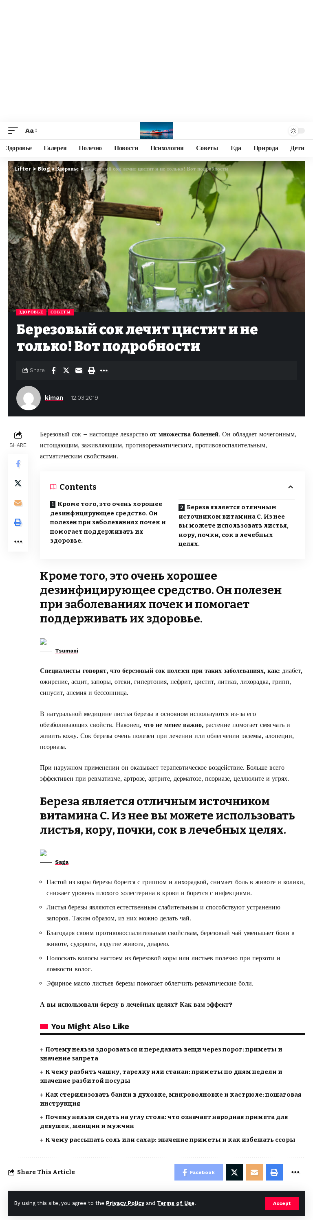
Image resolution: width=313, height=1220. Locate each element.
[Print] (91, 370)
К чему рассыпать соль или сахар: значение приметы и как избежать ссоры (170, 1139)
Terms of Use (175, 1203)
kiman (54, 397)
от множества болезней (184, 434)
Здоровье (31, 312)
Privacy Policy (125, 1203)
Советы (61, 312)
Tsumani (66, 651)
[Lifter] (156, 130)
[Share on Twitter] (66, 370)
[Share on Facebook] (53, 370)
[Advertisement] (156, 61)
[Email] (78, 370)
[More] (104, 370)
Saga (61, 862)
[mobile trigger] (15, 130)
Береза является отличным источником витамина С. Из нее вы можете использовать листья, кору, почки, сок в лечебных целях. (234, 526)
